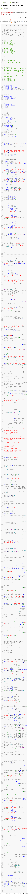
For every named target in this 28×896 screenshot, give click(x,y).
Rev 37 (7, 19)
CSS (27, 893)
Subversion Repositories (12, 5)
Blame (26, 19)
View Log (25, 21)
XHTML (24, 893)
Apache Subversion (14, 893)
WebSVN (6, 893)
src (12, 12)
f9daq (5, 8)
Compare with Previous (7, 21)
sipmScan (7, 12)
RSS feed (15, 22)
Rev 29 (2, 19)
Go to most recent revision (16, 19)
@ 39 (2, 14)
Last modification (17, 21)
